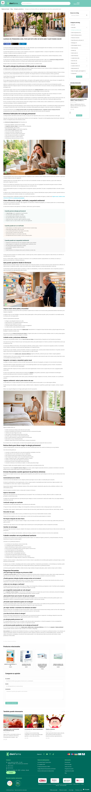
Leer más (5, 739)
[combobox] (43, 3)
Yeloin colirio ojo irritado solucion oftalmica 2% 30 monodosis (42, 666)
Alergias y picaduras (12, 641)
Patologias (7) (74, 42)
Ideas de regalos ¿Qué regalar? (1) (78, 70)
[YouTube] (47, 754)
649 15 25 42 (10, 768)
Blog (66, 773)
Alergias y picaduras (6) (76, 30)
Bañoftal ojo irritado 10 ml (10, 665)
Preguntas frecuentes (69, 768)
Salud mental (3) (74, 55)
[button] (62, 711)
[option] (10, 659)
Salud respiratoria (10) (76, 32)
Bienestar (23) (74, 63)
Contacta (11, 772)
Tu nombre (7, 678)
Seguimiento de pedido (69, 770)
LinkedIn (23, 43)
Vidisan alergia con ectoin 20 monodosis (58, 665)
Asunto (6, 684)
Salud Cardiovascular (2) (76, 35)
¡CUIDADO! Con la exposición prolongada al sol (11, 730)
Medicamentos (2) (75, 68)
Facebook (7, 43)
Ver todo (79, 76)
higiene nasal (55, 196)
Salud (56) (73, 27)
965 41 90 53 (10, 765)
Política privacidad (53, 790)
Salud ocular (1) (74, 53)
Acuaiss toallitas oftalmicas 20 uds (26, 665)
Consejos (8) (73, 73)
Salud (6, 641)
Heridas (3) (73, 50)
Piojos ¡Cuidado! (50, 729)
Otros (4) (73, 24)
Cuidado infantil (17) (75, 65)
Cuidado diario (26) (75, 58)
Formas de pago (68, 764)
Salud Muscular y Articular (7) (77, 40)
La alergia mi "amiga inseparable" (34, 729)
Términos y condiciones (80, 790)
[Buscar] (68, 3)
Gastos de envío (68, 766)
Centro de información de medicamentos (46, 770)
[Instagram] (50, 754)
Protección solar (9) (75, 37)
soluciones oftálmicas (8, 198)
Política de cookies (63, 790)
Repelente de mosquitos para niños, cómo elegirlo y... (78, 100)
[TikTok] (53, 754)
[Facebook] (44, 754)
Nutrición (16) (74, 60)
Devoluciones (67, 762)
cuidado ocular (61, 196)
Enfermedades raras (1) (76, 45)
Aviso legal (71, 790)
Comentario (7, 689)
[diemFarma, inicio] (13, 754)
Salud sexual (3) (74, 47)
